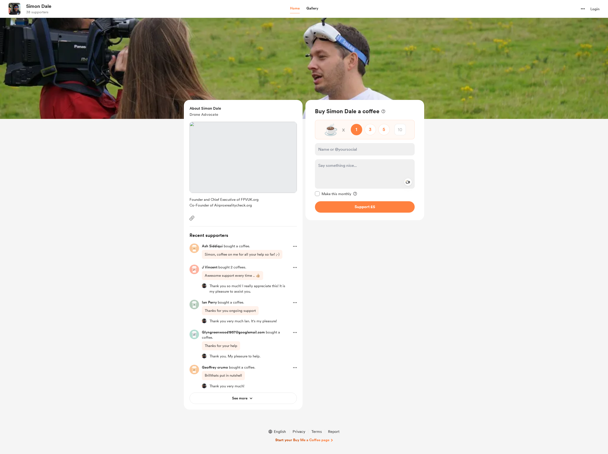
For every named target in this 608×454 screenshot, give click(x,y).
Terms (316, 431)
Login (594, 9)
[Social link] (192, 218)
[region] (364, 160)
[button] (295, 8)
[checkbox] (333, 194)
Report (333, 431)
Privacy (299, 431)
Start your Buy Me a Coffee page (302, 440)
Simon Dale (38, 6)
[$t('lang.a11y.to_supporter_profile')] (204, 286)
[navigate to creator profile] (14, 9)
